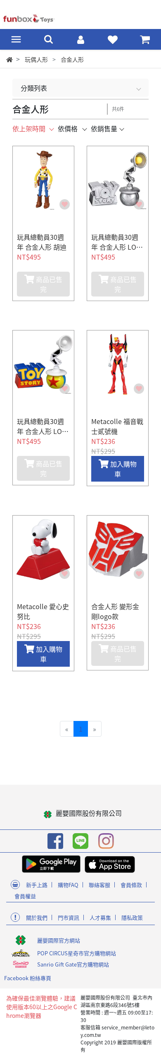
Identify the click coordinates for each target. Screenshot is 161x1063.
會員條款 (131, 884)
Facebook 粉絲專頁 (27, 978)
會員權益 (25, 896)
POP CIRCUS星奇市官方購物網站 (76, 953)
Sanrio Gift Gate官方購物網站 (73, 964)
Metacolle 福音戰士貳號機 (117, 426)
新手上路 (36, 884)
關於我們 (36, 917)
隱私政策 (132, 917)
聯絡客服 (99, 884)
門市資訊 (68, 917)
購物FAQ (68, 884)
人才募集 (100, 917)
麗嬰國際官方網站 (58, 940)
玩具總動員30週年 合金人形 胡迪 (41, 242)
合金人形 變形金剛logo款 (115, 611)
